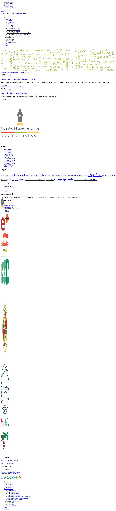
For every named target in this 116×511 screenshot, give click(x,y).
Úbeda (95, 180)
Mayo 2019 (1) (8, 151)
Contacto (6, 45)
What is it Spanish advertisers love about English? (18, 79)
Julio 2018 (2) (8, 166)
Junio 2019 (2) (8, 149)
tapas (75, 180)
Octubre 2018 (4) (8, 161)
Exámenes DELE (12, 42)
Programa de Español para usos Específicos (19, 33)
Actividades (10, 39)
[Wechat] (17, 478)
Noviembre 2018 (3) (9, 160)
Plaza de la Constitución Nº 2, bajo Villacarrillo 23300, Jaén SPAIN (10, 472)
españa (86, 175)
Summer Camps (11, 27)
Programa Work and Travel (14, 36)
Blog (5, 43)
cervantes (36, 175)
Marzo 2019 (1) (8, 154)
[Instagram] (5, 478)
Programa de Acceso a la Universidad (17, 34)
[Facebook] (2, 478)
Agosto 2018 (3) (8, 165)
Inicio (5, 185)
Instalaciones (10, 22)
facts (103, 175)
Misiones (9, 23)
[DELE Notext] (5, 230)
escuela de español (78, 175)
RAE (32, 180)
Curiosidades (58, 175)
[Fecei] (5, 414)
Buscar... (3, 10)
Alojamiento (10, 40)
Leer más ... (4, 85)
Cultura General (51, 175)
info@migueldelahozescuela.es (9, 460)
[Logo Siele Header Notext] (5, 248)
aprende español (16, 175)
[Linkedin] (11, 478)
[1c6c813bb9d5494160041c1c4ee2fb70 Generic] (12, 86)
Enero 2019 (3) (8, 157)
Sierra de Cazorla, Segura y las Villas (44, 180)
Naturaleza (28, 180)
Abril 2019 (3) (8, 152)
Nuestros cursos (8, 25)
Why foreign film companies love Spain (14, 93)
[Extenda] (5, 301)
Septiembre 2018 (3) (9, 163)
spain (58, 179)
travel (83, 180)
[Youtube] (20, 478)
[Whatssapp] (8, 478)
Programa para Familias (13, 31)
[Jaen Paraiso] (5, 256)
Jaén (9, 179)
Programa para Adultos (13, 28)
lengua (21, 179)
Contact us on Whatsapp (7, 463)
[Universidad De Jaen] (5, 362)
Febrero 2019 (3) (8, 155)
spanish (68, 179)
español (95, 174)
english (70, 175)
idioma (107, 175)
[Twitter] (14, 478)
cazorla (31, 175)
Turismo (87, 180)
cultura (43, 175)
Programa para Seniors (13, 30)
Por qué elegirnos (8, 19)
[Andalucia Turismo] (5, 427)
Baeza (27, 175)
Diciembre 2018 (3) (9, 158)
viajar (91, 180)
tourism (78, 180)
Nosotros (9, 20)
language (15, 180)
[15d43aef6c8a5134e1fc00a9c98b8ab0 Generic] (15, 72)
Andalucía (4, 175)
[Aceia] (5, 451)
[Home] (4, 17)
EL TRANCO (64, 175)
